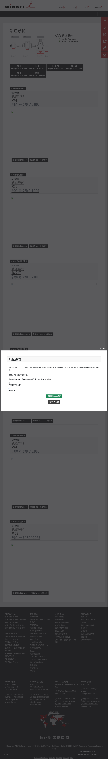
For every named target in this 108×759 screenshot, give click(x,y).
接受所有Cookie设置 (54, 396)
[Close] (101, 348)
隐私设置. (48, 379)
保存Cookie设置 (54, 402)
